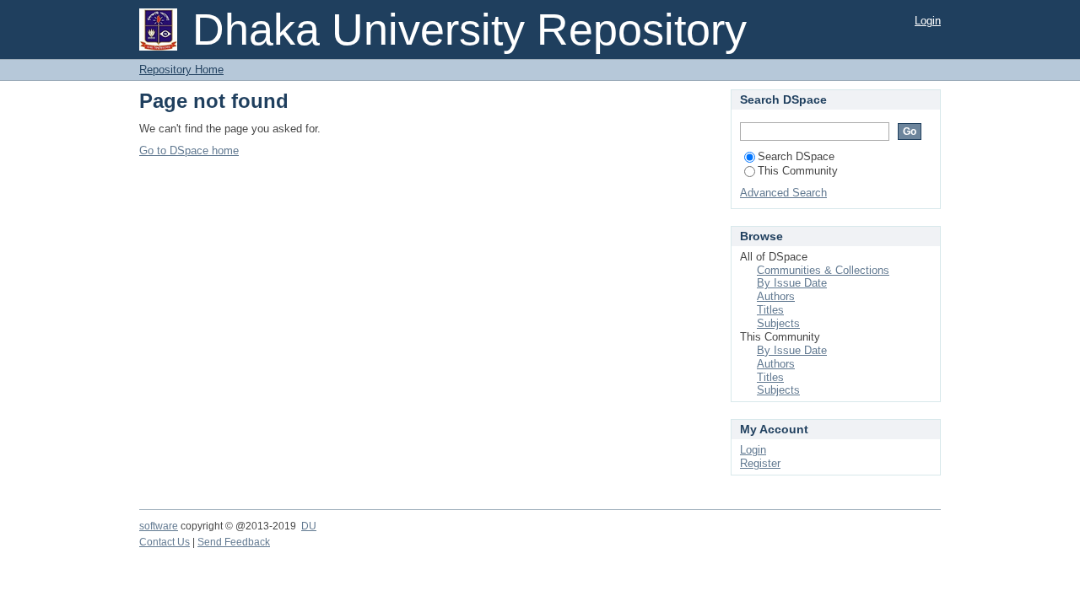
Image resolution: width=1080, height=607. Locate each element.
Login (928, 20)
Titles (770, 310)
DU (308, 526)
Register (760, 463)
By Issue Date (792, 283)
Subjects (778, 323)
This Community (798, 170)
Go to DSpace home (189, 150)
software (158, 526)
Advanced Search (783, 192)
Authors (776, 296)
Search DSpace (796, 156)
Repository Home (181, 69)
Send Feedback (233, 542)
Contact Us (164, 542)
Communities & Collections (823, 270)
